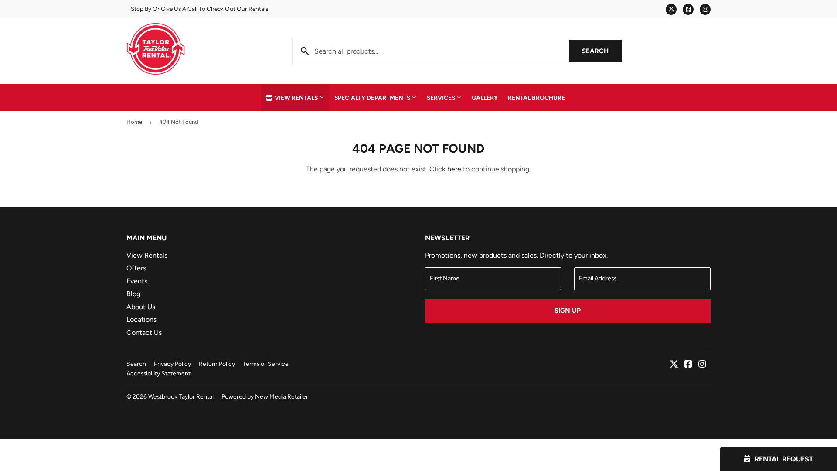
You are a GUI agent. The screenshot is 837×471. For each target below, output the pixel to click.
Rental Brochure (536, 97)
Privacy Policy (172, 363)
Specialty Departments (373, 97)
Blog (133, 294)
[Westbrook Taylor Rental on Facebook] (688, 365)
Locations (141, 319)
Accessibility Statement (158, 373)
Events (136, 281)
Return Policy (217, 363)
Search (602, 51)
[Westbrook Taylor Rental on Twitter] (674, 365)
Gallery (485, 97)
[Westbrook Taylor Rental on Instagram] (702, 365)
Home (134, 122)
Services (441, 97)
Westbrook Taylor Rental (181, 396)
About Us (140, 307)
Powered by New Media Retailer (264, 396)
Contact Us (144, 332)
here (454, 169)
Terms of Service (266, 363)
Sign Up (568, 310)
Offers (136, 268)
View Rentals (296, 97)
